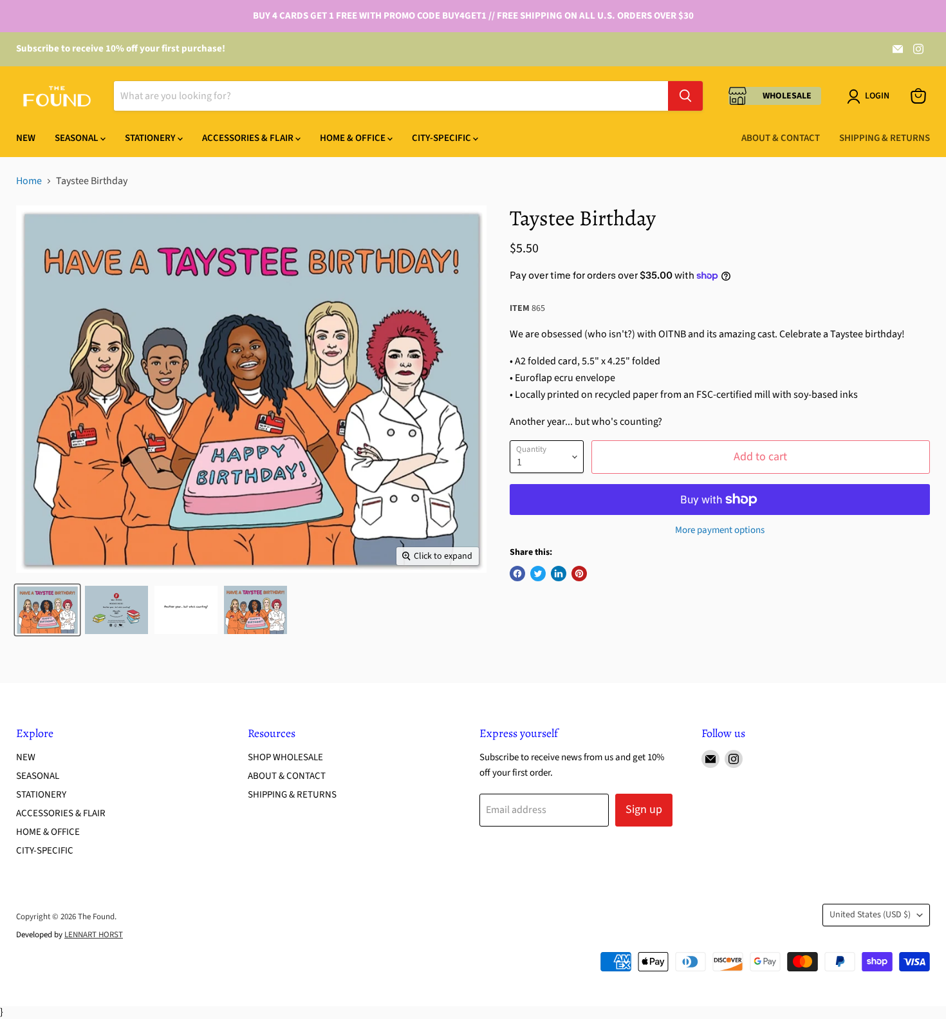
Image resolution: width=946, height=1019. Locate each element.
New (25, 138)
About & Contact (780, 138)
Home (29, 181)
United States (870, 914)
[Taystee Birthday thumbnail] (47, 609)
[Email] (898, 49)
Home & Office (353, 138)
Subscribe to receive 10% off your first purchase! (120, 48)
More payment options (720, 530)
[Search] (685, 96)
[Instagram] (918, 49)
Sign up (644, 809)
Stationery (151, 138)
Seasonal (77, 138)
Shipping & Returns (884, 138)
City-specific (442, 138)
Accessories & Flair (248, 138)
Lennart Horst (93, 934)
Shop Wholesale (285, 757)
